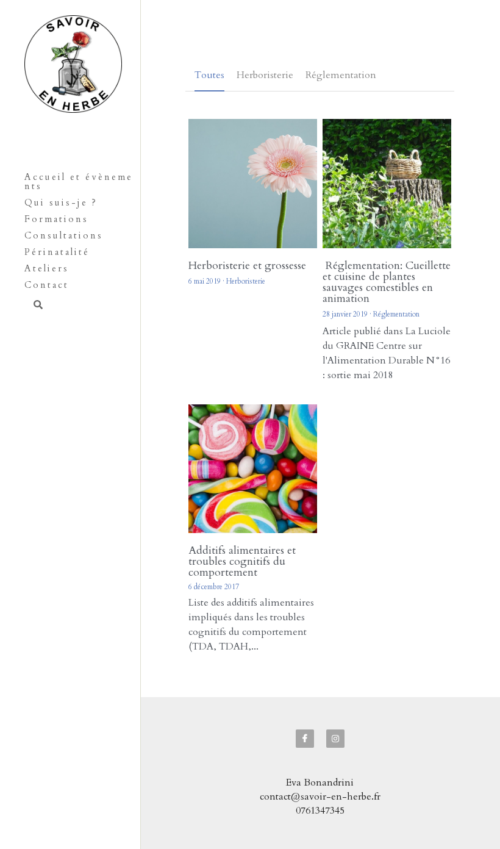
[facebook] (305, 615)
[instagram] (335, 615)
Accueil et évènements (78, 181)
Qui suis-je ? (61, 202)
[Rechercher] (34, 306)
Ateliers (46, 268)
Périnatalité (57, 252)
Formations (56, 219)
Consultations (63, 235)
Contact (46, 285)
